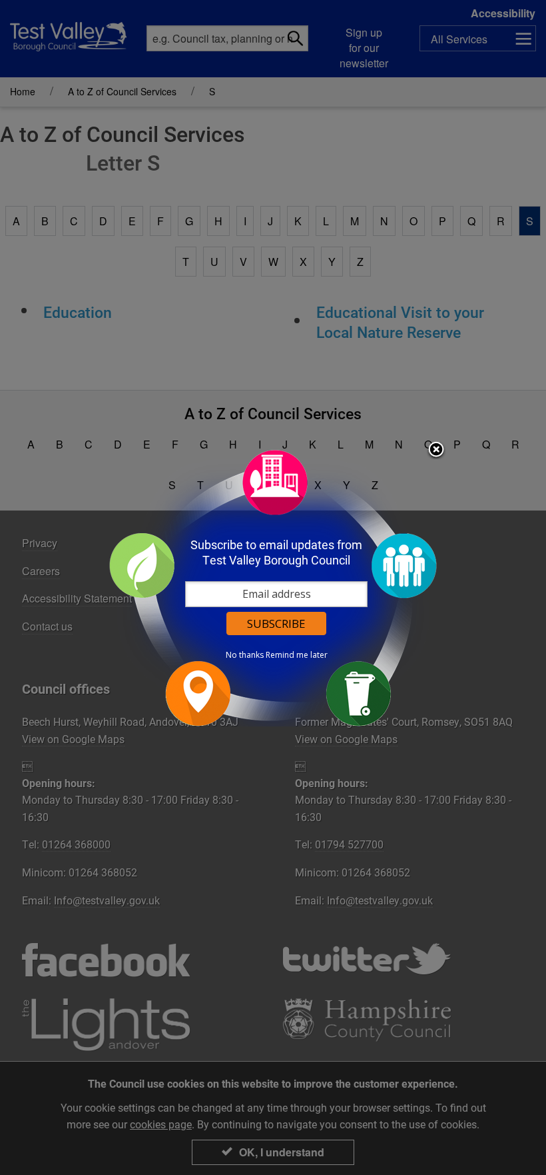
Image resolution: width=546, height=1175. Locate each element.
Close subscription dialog (436, 451)
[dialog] (273, 587)
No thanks (245, 655)
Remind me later (297, 655)
